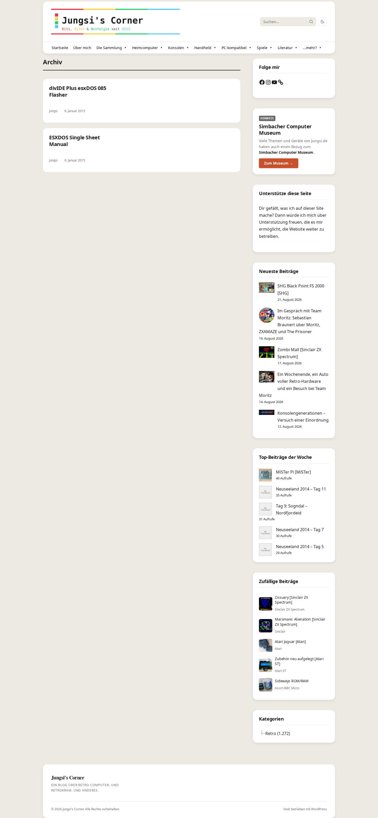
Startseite (60, 47)
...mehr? (310, 47)
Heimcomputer (145, 47)
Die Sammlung (109, 47)
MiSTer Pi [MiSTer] (293, 472)
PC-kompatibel (234, 47)
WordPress (319, 809)
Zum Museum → (278, 163)
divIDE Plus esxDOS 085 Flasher (77, 91)
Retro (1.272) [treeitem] (277, 733)
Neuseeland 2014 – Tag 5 (300, 546)
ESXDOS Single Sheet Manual (74, 141)
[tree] (294, 733)
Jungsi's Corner (73, 809)
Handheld (202, 47)
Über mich (82, 47)
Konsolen (176, 47)
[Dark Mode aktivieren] (322, 22)
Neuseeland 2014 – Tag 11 (301, 489)
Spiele (262, 47)
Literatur (285, 47)
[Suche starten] (311, 21)
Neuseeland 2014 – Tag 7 (300, 529)
